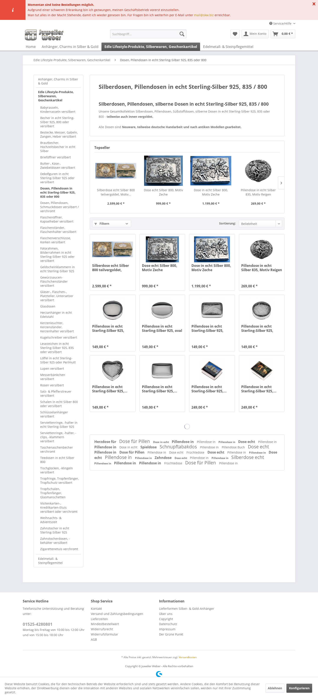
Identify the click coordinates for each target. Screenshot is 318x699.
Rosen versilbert (52, 385)
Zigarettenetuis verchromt (59, 549)
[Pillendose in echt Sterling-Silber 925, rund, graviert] (261, 310)
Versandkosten (188, 657)
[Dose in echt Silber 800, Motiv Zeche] (210, 171)
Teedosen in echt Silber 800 (57, 460)
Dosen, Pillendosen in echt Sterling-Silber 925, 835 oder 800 (57, 192)
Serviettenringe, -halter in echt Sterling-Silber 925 (58, 424)
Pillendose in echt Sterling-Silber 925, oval (162, 328)
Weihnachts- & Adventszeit (50, 520)
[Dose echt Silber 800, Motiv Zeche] (163, 171)
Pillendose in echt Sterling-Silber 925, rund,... (257, 328)
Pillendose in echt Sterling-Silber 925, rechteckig (207, 328)
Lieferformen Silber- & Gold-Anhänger (186, 609)
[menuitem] (148, 34)
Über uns (165, 614)
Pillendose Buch (234, 447)
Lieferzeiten (99, 619)
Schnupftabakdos (179, 447)
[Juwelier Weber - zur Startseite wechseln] (45, 35)
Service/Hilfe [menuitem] (282, 23)
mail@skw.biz (204, 15)
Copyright (166, 619)
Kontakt (96, 609)
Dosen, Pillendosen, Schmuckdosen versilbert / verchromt (59, 207)
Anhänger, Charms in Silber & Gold (58, 81)
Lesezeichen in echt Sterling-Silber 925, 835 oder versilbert (57, 348)
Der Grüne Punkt (171, 634)
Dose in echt (161, 442)
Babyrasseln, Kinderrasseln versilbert (57, 109)
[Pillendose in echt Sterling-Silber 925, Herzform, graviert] (112, 371)
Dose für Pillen (135, 441)
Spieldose (148, 447)
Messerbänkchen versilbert (52, 377)
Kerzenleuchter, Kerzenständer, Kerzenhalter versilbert (57, 327)
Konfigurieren (299, 688)
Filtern (104, 223)
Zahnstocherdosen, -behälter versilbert (55, 541)
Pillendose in (183, 441)
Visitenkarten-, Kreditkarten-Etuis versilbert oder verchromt (58, 507)
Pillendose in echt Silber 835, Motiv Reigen (258, 192)
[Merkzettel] (235, 34)
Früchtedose (195, 452)
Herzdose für (105, 441)
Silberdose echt (247, 457)
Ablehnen (275, 688)
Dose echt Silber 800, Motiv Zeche (163, 192)
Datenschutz (168, 624)
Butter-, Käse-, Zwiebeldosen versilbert (57, 165)
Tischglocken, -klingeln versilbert (56, 470)
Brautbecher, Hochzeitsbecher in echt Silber (57, 147)
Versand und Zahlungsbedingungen (117, 614)
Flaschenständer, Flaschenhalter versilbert (58, 230)
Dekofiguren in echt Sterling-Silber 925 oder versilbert (57, 178)
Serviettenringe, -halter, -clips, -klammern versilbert (58, 437)
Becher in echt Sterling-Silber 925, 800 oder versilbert (57, 122)
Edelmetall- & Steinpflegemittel (50, 561)
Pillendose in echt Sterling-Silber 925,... (109, 389)
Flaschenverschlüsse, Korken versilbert (55, 240)
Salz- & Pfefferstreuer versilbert (55, 393)
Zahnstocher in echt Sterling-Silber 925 (54, 530)
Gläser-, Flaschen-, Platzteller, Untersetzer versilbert (56, 296)
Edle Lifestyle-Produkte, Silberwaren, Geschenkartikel (56, 96)
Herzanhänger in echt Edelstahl (56, 314)
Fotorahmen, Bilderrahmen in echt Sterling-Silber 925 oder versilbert (57, 254)
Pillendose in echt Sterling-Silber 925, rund (108, 328)
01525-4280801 (38, 624)
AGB (94, 639)
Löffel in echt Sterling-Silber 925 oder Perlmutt (58, 360)
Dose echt (247, 441)
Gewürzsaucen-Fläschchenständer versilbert (54, 281)
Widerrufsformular (104, 634)
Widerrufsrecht (102, 629)
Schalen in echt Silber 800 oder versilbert (59, 404)
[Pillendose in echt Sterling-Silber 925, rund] (112, 310)
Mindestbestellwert (105, 624)
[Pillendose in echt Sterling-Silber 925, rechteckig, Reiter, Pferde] (261, 371)
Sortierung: (227, 223)
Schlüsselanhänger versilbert (54, 414)
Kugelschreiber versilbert (58, 337)
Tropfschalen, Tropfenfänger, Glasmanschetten (53, 493)
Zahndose (163, 457)
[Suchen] (181, 34)
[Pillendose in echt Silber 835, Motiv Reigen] (258, 171)
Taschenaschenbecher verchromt (56, 449)
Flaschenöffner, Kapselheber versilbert (56, 219)
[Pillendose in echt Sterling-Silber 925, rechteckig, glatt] (162, 371)
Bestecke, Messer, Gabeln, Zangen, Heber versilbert (59, 134)
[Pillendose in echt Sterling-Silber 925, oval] (162, 310)
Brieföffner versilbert (55, 157)
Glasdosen (47, 306)
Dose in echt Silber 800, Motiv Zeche (211, 192)
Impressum (167, 629)
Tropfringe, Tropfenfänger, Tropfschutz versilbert (59, 480)
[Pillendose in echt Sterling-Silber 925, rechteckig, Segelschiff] (211, 371)
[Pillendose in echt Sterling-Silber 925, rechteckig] (211, 310)
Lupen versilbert (52, 368)
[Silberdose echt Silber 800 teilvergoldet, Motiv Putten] (116, 171)
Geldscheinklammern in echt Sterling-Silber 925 (57, 269)
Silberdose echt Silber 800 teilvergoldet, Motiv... (116, 192)
